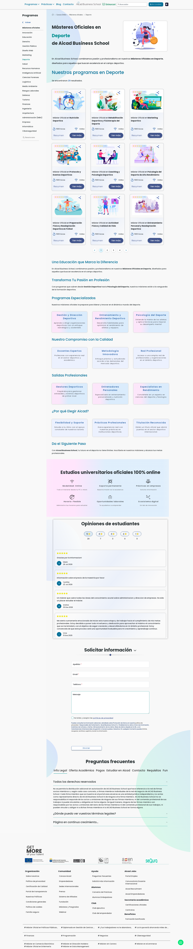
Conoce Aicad (65, 876)
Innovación (27, 32)
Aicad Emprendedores (135, 894)
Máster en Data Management (76, 946)
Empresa (26, 122)
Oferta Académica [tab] (81, 770)
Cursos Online (61, 15)
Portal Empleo (131, 876)
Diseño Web (27, 50)
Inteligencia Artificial (31, 73)
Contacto (68, 4)
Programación (69, 935)
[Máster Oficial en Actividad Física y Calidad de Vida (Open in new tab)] (107, 206)
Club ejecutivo (98, 908)
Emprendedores (66, 881)
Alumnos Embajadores (102, 897)
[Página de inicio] (53, 14)
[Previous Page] (95, 250)
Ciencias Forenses (30, 77)
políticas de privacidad (103, 718)
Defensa (26, 95)
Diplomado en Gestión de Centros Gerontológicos (85, 927)
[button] (80, 92)
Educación (27, 37)
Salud (24, 64)
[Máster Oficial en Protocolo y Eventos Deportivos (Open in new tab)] (68, 155)
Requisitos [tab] (154, 770)
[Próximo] (126, 250)
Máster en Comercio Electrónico (40, 944)
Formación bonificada (135, 919)
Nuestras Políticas (34, 896)
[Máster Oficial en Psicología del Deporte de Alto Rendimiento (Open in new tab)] (146, 155)
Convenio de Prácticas (102, 892)
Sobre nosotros (32, 876)
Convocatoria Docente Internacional (135, 882)
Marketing (26, 55)
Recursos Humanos (31, 68)
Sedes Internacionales (69, 886)
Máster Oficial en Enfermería (38, 946)
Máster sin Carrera (108, 944)
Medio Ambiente (29, 86)
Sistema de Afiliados (68, 896)
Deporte (26, 59)
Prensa (62, 891)
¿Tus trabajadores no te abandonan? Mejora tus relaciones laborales (130, 927)
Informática (27, 126)
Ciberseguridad (29, 131)
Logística (26, 82)
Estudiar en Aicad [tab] (118, 770)
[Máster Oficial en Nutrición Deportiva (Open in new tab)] (68, 101)
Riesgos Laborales (30, 90)
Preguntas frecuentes (101, 876)
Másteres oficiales (31, 27)
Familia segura (32, 912)
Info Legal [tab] (60, 770)
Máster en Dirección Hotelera (75, 944)
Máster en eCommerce (147, 944)
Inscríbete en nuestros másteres (128, 450)
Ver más (77, 135)
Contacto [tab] (138, 770)
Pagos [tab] (100, 770)
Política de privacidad (35, 881)
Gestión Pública (29, 46)
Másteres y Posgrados (69, 907)
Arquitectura (28, 113)
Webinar (62, 912)
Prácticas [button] (46, 4)
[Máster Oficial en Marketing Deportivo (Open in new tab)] (146, 101)
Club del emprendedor (102, 913)
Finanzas (26, 104)
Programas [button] (31, 4)
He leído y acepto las (93, 718)
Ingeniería (26, 108)
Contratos (130, 910)
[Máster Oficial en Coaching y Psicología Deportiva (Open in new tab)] (107, 155)
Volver (28, 22)
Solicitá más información (103, 881)
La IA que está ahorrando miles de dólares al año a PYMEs (162, 927)
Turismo (26, 99)
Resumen (58, 135)
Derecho (26, 41)
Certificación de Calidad (36, 886)
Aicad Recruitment (133, 889)
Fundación (63, 902)
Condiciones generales (36, 902)
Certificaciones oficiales (136, 905)
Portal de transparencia (36, 891)
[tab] (110, 652)
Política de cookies (34, 907)
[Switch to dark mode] (167, 4)
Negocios (104, 935)
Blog (58, 4)
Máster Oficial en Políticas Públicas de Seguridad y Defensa (52, 927)
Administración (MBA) (32, 117)
